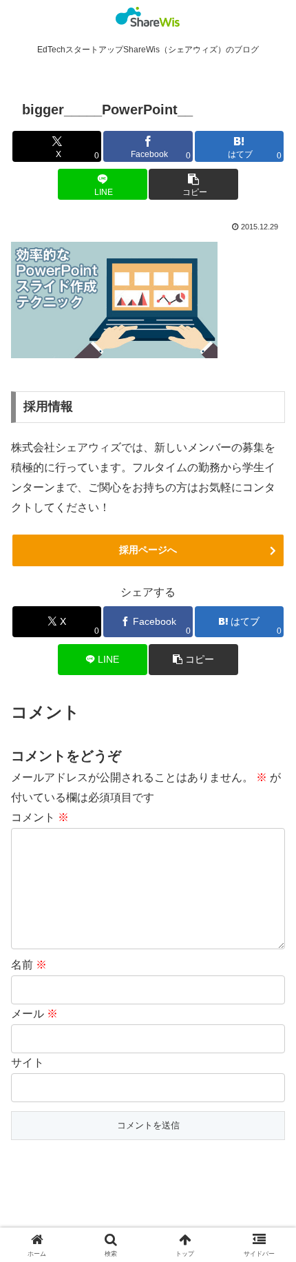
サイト (27, 1062)
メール (34, 1014)
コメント (40, 817)
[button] (193, 184)
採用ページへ (148, 549)
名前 (29, 965)
